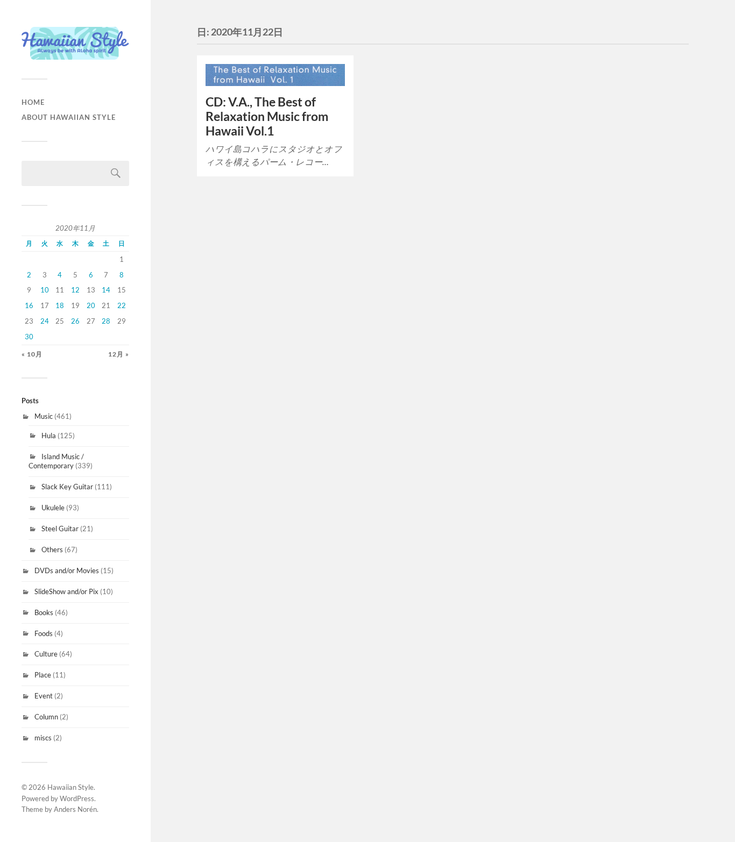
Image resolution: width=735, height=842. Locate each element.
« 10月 (32, 354)
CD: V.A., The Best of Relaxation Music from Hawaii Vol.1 (267, 116)
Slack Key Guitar (67, 486)
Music (43, 416)
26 (75, 321)
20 (91, 305)
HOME (33, 102)
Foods (43, 633)
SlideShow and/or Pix (66, 591)
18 (59, 305)
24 (44, 321)
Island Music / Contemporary (56, 461)
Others (52, 549)
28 (106, 321)
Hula (48, 435)
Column (46, 716)
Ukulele (53, 507)
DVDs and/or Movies (66, 570)
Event (43, 695)
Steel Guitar (60, 528)
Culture (46, 654)
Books (43, 612)
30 (29, 336)
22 (121, 305)
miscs (43, 737)
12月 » (118, 354)
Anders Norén (75, 809)
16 (29, 305)
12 (75, 290)
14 (106, 290)
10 (44, 290)
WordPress (77, 798)
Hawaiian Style (70, 787)
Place (42, 674)
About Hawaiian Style (69, 117)
